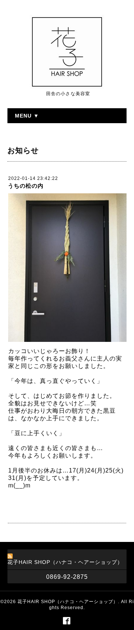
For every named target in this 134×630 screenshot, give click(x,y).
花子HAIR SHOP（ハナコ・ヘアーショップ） (67, 601)
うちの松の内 (26, 186)
